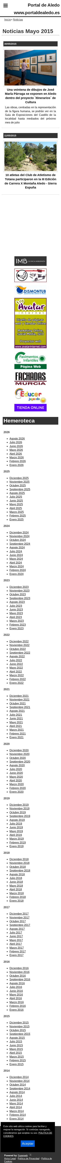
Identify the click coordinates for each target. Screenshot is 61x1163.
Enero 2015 (16, 1064)
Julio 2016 (15, 987)
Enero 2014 (16, 1118)
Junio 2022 (16, 664)
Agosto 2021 (17, 710)
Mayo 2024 (16, 558)
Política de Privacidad (28, 1158)
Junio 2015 (16, 1045)
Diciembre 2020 (19, 750)
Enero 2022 (16, 682)
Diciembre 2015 (19, 1022)
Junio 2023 (16, 609)
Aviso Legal (10, 1158)
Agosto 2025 (17, 493)
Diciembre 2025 (19, 478)
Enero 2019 (16, 846)
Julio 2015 (15, 1041)
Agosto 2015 (17, 1037)
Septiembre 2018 (19, 870)
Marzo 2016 (16, 1002)
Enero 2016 (16, 1009)
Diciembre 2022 (19, 641)
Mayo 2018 (16, 885)
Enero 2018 (16, 900)
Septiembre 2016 (19, 979)
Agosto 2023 (17, 602)
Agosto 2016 (17, 983)
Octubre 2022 (17, 649)
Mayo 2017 (16, 940)
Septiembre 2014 (19, 1088)
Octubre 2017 (17, 921)
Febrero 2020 (17, 788)
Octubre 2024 (17, 540)
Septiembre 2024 (19, 543)
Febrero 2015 (17, 1060)
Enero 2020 (16, 791)
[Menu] (2, 6)
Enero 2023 (16, 628)
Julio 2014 (15, 1096)
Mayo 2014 (16, 1103)
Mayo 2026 (16, 449)
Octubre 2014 (17, 1084)
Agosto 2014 (17, 1092)
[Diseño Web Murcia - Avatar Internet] (30, 1155)
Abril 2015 (15, 1052)
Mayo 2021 (16, 722)
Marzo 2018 (16, 893)
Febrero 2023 (17, 624)
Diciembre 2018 (19, 859)
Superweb (23, 1155)
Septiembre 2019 (19, 816)
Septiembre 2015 (19, 1034)
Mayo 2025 (16, 504)
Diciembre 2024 (19, 532)
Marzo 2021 (16, 729)
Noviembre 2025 (19, 481)
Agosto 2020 (17, 765)
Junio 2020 (16, 773)
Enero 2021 (16, 737)
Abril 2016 (15, 998)
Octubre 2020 (17, 758)
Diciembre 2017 (19, 913)
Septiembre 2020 (19, 761)
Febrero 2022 (17, 679)
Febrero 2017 (17, 951)
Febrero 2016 (17, 1006)
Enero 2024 (16, 574)
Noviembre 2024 (19, 536)
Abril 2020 (15, 780)
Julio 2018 (15, 878)
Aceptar (27, 1143)
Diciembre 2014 (19, 1077)
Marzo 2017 (16, 947)
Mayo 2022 (16, 667)
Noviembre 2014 (19, 1081)
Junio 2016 (16, 991)
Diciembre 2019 (19, 804)
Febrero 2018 (17, 897)
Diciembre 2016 (19, 968)
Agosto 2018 (17, 874)
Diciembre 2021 (19, 695)
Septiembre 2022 (19, 652)
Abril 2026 (15, 453)
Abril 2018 (15, 889)
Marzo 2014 (16, 1111)
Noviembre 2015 (19, 1026)
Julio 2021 (15, 714)
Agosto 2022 (17, 656)
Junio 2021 (16, 718)
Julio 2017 (15, 932)
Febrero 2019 (17, 842)
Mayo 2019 (16, 831)
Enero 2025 (16, 519)
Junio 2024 (16, 555)
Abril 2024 (15, 562)
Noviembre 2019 (19, 808)
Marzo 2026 (16, 457)
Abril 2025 (15, 508)
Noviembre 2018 (19, 863)
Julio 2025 (15, 496)
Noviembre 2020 (19, 754)
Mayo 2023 (16, 613)
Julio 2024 (15, 551)
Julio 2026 (15, 442)
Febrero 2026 (17, 461)
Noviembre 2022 (19, 645)
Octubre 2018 (17, 866)
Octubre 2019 (17, 812)
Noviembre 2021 (19, 699)
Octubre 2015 (17, 1030)
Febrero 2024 (17, 570)
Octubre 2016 (17, 975)
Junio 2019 (16, 827)
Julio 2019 (15, 823)
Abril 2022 (15, 671)
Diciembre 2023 (19, 587)
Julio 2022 (15, 660)
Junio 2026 (16, 446)
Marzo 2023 (16, 620)
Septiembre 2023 (19, 598)
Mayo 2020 (16, 776)
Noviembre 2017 (19, 917)
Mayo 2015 (16, 1049)
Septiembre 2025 (19, 489)
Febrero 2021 (17, 733)
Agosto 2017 (17, 928)
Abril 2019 (15, 835)
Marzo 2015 (16, 1056)
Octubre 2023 (17, 594)
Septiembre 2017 (19, 925)
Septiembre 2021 (19, 707)
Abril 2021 (15, 726)
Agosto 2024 (17, 547)
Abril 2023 (15, 617)
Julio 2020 (15, 769)
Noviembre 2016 (19, 972)
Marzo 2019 (16, 838)
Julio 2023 (15, 605)
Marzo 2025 (16, 512)
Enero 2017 (16, 955)
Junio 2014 (16, 1099)
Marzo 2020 (16, 784)
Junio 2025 (16, 500)
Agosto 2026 (17, 438)
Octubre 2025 (17, 485)
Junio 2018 (16, 881)
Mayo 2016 (16, 994)
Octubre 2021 (17, 703)
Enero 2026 (16, 465)
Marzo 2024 (16, 566)
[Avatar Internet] (30, 347)
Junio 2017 (16, 936)
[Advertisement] (25, 231)
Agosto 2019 (17, 820)
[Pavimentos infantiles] (30, 368)
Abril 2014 (15, 1107)
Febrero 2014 (17, 1114)
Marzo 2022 (16, 675)
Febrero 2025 (17, 515)
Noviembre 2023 (19, 590)
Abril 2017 (15, 943)
